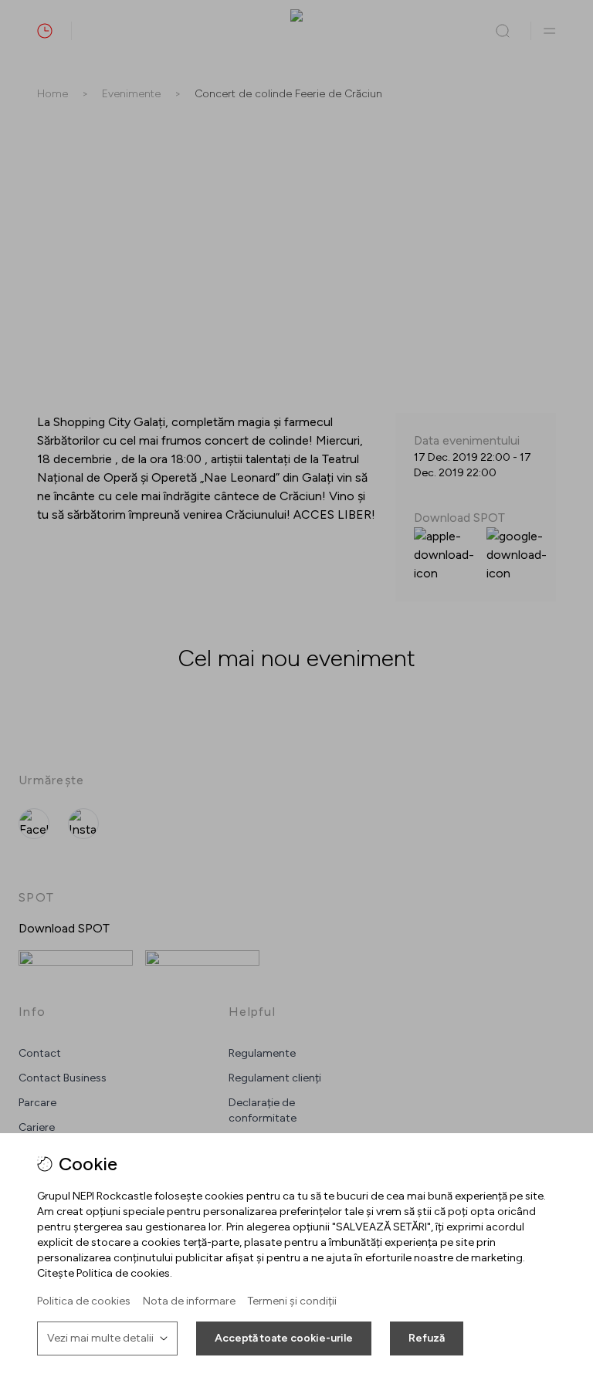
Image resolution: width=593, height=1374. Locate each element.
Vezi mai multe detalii (100, 1338)
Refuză (426, 1338)
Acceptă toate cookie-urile (284, 1338)
